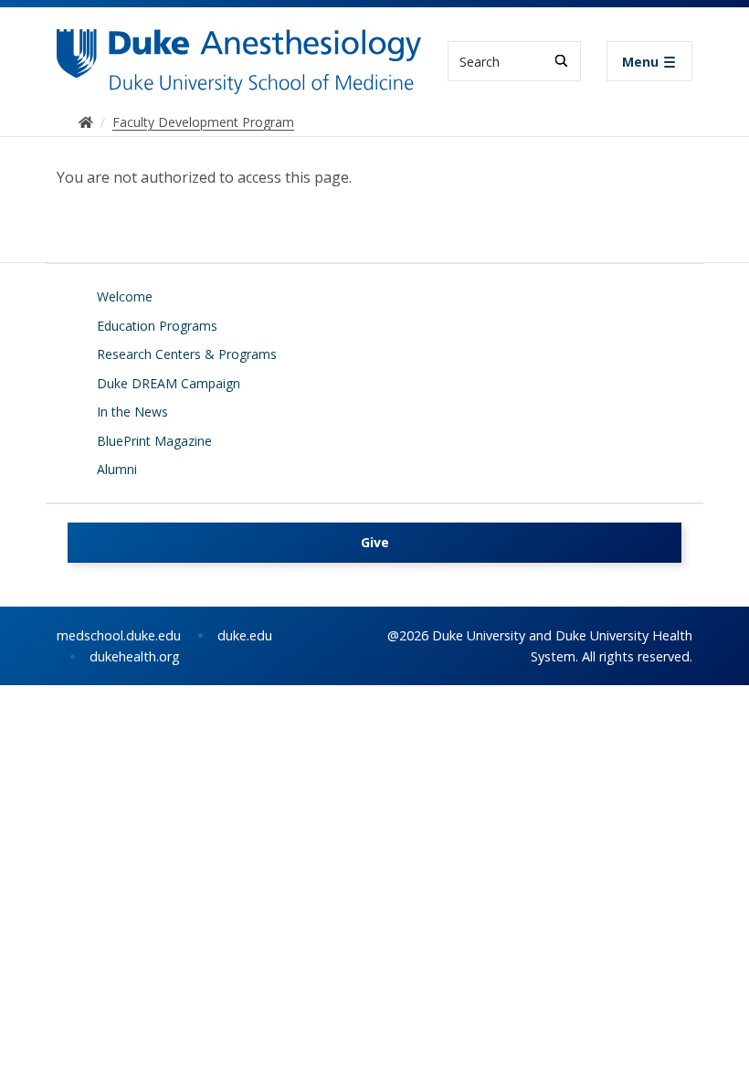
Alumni (117, 469)
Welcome (125, 296)
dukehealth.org (135, 656)
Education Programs (157, 325)
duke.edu (244, 635)
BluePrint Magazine (154, 440)
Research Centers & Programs (187, 354)
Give (375, 542)
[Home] (239, 46)
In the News (132, 411)
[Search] (561, 60)
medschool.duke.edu (119, 635)
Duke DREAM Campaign (168, 383)
